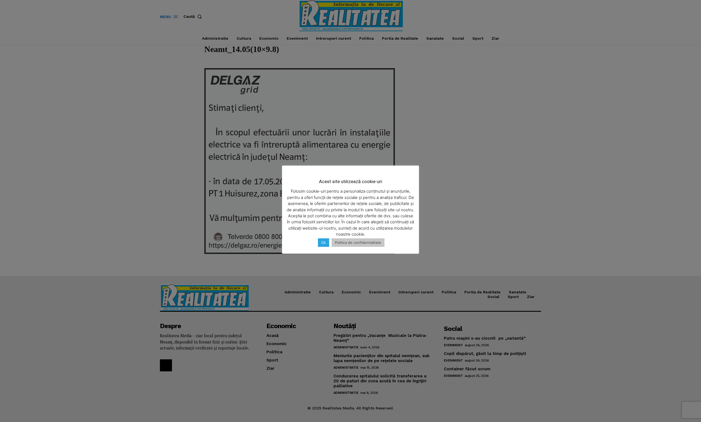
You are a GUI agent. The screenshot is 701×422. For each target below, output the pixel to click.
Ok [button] (323, 242)
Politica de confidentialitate (358, 242)
